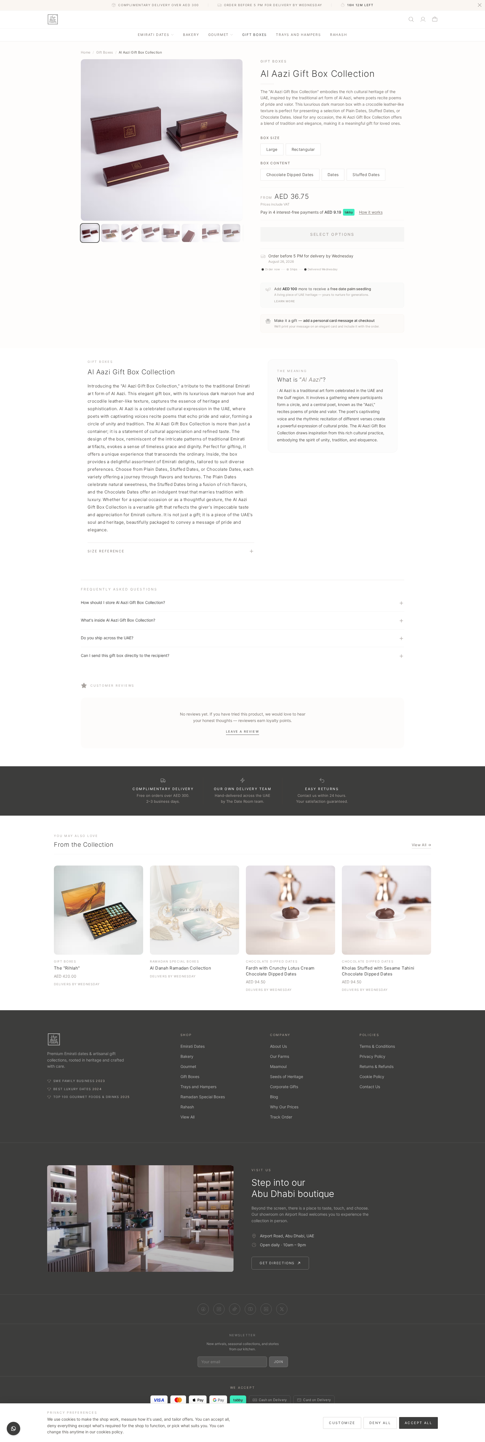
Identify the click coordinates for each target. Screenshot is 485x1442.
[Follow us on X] (281, 1309)
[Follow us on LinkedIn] (266, 1309)
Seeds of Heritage (286, 1076)
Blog (274, 1096)
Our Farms (279, 1056)
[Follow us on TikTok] (234, 1309)
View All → (421, 845)
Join (278, 1362)
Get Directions (277, 1263)
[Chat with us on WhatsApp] (13, 1428)
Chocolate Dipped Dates (290, 174)
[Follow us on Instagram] (219, 1309)
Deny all (380, 1423)
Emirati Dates (153, 35)
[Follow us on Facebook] (203, 1309)
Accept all (418, 1423)
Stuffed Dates (366, 174)
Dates (333, 174)
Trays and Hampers (298, 35)
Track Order (281, 1117)
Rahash (338, 35)
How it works (371, 212)
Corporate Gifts (284, 1086)
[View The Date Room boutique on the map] (140, 1218)
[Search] (411, 19)
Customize (342, 1423)
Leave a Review (242, 731)
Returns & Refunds (377, 1066)
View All (187, 1117)
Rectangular (303, 149)
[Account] (423, 19)
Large (272, 149)
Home (85, 52)
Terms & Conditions (377, 1046)
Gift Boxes (254, 35)
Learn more (284, 301)
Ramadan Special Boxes (202, 1096)
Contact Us (370, 1086)
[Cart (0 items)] (435, 19)
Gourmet (218, 35)
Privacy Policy (372, 1056)
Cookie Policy (372, 1076)
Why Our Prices (284, 1106)
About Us (278, 1046)
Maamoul (278, 1066)
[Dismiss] (480, 5)
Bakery (191, 35)
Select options (332, 234)
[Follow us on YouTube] (250, 1309)
